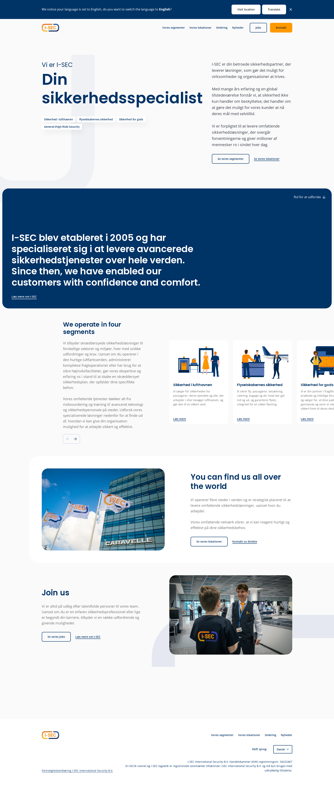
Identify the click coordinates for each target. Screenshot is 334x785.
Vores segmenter (173, 27)
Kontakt (281, 27)
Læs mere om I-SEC (24, 296)
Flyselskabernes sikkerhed (96, 119)
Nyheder (238, 27)
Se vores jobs (56, 637)
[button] (75, 438)
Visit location (246, 9)
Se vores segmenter (231, 159)
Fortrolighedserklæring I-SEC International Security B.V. (77, 770)
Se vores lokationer (266, 159)
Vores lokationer (200, 27)
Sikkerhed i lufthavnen (58, 119)
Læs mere (179, 419)
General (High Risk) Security (61, 126)
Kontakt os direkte (244, 541)
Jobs (258, 27)
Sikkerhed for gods (131, 119)
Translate (274, 9)
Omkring (221, 27)
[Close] (290, 9)
